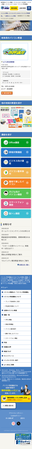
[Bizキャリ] (23, 439)
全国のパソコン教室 (10, 16)
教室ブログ (7, 351)
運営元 (22, 418)
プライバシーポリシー (16, 413)
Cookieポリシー (16, 416)
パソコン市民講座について (12, 296)
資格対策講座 (9, 324)
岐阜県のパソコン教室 (11, 37)
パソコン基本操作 (10, 329)
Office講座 (8, 320)
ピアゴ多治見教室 (8, 62)
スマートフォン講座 (11, 338)
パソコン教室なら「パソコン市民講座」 (17, 292)
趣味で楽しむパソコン (12, 333)
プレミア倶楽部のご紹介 (12, 301)
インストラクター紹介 (11, 360)
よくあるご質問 (9, 365)
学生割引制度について (12, 306)
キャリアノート (9, 356)
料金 (5, 342)
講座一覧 (7, 315)
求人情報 (8, 418)
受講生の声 (7, 347)
